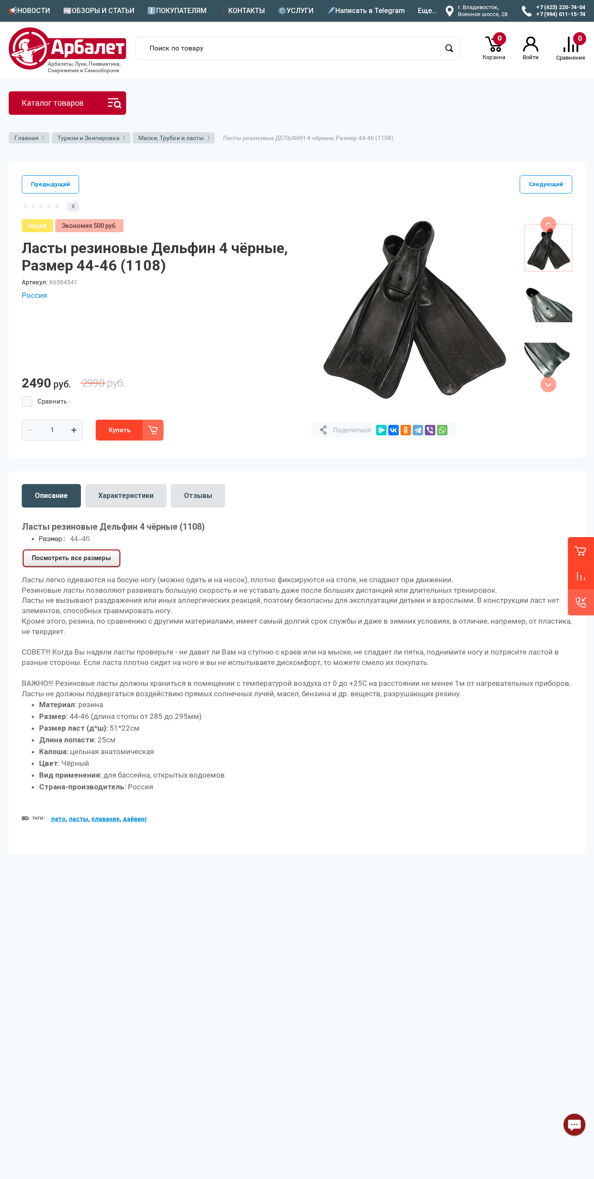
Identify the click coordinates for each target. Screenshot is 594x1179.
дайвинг (135, 818)
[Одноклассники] (405, 430)
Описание (51, 495)
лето (58, 818)
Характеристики (126, 495)
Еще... (427, 11)
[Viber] (430, 430)
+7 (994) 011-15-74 (560, 14)
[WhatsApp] (442, 430)
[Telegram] (418, 430)
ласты (78, 818)
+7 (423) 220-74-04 (560, 7)
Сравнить (52, 401)
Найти (449, 48)
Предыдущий (50, 184)
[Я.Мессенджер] (381, 430)
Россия (34, 295)
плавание (105, 818)
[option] (413, 304)
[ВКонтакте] (393, 430)
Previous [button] (548, 224)
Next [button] (548, 384)
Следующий (546, 184)
